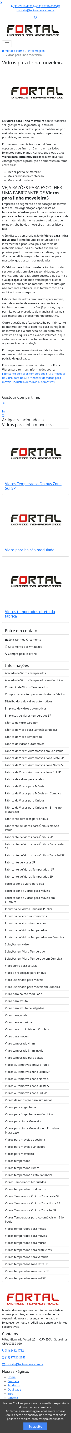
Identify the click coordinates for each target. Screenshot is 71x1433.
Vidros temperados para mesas (25, 1229)
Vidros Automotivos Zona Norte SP (27, 1079)
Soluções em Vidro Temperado (25, 951)
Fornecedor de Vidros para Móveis (27, 891)
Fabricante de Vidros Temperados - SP (29, 869)
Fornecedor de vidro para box (24, 884)
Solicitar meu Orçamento (24, 640)
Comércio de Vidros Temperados (26, 687)
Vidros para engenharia (20, 1107)
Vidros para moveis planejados (25, 1147)
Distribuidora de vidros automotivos (28, 701)
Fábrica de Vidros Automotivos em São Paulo (34, 751)
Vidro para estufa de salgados (24, 1008)
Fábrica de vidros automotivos (24, 744)
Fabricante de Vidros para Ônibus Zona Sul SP (35, 855)
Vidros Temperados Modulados (25, 1182)
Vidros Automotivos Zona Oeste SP (27, 1086)
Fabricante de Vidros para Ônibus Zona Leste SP (34, 846)
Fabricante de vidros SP (20, 862)
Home (12, 1377)
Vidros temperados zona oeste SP (27, 1271)
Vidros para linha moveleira (28, 424)
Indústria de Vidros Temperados (26, 930)
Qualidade (14, 1389)
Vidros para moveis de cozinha (25, 1139)
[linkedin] (3, 411)
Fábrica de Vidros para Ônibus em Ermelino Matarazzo (33, 810)
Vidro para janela (16, 1015)
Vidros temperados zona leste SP (26, 1264)
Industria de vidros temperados (25, 923)
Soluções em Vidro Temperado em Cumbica (33, 958)
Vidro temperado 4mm (20, 1043)
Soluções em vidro (17, 944)
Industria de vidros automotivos (34, 382)
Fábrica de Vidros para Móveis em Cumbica (33, 793)
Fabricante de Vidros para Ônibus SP (29, 837)
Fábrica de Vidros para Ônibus (24, 800)
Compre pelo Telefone (22, 654)
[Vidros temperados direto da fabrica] (35, 582)
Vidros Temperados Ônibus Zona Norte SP (32, 1203)
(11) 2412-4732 (23, 6)
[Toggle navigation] (7, 43)
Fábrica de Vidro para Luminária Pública (31, 730)
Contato (13, 1398)
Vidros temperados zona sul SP (25, 1278)
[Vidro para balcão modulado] (35, 520)
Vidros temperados (17, 1161)
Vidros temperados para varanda (26, 1257)
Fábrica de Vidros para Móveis (24, 786)
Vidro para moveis (17, 1036)
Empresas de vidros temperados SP (28, 715)
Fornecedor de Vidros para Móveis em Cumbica (30, 900)
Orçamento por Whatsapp (24, 647)
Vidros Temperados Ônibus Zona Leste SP (32, 1196)
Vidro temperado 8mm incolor (25, 1050)
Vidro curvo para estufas (21, 966)
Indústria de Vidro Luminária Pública (29, 909)
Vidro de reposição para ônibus (25, 973)
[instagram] (3, 403)
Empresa (13, 1381)
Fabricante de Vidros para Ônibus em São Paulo (32, 828)
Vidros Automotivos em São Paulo (27, 1065)
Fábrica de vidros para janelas (24, 779)
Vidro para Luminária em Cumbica (27, 1029)
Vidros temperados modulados (25, 1189)
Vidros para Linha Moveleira (23, 1121)
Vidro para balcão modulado (29, 549)
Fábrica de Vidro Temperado (23, 737)
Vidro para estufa (16, 1001)
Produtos (14, 1385)
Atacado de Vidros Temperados (25, 673)
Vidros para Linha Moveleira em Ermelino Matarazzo (32, 1130)
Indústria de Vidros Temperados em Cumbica (34, 937)
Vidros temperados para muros (25, 1243)
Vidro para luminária (18, 1022)
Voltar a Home (14, 51)
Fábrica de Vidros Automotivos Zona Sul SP (33, 772)
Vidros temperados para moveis (26, 1236)
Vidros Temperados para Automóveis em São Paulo (34, 1219)
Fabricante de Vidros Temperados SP (29, 876)
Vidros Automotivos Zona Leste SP (27, 1072)
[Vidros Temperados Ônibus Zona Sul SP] (35, 454)
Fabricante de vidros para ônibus (26, 819)
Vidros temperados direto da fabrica (30, 614)
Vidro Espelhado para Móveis (24, 980)
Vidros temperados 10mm (22, 1168)
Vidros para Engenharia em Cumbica (29, 1114)
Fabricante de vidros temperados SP (25, 374)
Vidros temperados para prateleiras (28, 1250)
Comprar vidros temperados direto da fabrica (35, 694)
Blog (10, 1394)
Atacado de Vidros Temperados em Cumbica (34, 680)
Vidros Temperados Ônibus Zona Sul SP (33, 486)
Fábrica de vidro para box (21, 723)
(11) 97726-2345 (46, 6)
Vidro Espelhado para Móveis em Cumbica (32, 987)
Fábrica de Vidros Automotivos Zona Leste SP (34, 758)
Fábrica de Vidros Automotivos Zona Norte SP (34, 765)
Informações (36, 51)
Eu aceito (35, 1426)
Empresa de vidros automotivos (26, 708)
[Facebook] (3, 407)
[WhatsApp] (3, 415)
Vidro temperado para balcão (24, 1058)
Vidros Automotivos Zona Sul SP (26, 1093)
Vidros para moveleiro (19, 1154)
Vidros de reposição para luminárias (28, 1100)
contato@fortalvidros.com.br (24, 1364)
